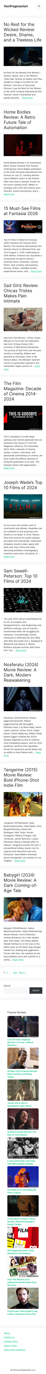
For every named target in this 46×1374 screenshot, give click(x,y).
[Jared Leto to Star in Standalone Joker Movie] (23, 1090)
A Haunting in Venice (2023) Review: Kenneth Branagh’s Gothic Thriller (21, 1222)
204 (15, 972)
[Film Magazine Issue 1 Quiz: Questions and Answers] (23, 1237)
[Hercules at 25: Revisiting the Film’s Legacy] (23, 1176)
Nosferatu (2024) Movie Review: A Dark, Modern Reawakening (21, 672)
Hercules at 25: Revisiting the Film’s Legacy (21, 1191)
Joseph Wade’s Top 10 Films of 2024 (23, 485)
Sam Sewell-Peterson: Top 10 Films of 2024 (21, 576)
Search (7, 985)
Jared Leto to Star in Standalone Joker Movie (19, 1104)
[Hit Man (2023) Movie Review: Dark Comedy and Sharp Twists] (23, 1058)
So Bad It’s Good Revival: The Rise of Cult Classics (21, 1133)
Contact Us (9, 1337)
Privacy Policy (10, 1345)
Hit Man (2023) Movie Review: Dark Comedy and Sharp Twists (22, 1074)
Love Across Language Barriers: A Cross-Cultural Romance (20, 1042)
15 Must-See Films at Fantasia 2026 (22, 211)
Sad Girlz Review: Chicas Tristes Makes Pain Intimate (21, 293)
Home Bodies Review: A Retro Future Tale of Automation (19, 119)
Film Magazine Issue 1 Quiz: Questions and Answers (21, 1252)
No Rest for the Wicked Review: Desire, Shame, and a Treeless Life (22, 32)
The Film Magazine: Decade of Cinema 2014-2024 (22, 391)
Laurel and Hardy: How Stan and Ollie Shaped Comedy (21, 1162)
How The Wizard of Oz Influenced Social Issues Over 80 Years (22, 1282)
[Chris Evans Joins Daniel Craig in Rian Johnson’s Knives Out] (23, 1298)
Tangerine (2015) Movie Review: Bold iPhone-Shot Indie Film (21, 777)
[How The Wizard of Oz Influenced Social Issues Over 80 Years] (23, 1266)
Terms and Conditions (14, 1350)
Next (22, 972)
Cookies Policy (11, 1341)
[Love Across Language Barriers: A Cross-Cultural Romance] (23, 1026)
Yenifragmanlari (16, 6)
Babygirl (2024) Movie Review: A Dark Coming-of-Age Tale (21, 882)
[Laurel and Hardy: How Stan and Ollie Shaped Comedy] (23, 1148)
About (7, 1333)
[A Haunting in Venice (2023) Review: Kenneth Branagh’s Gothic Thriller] (23, 1205)
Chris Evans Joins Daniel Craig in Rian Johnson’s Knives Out (22, 1312)
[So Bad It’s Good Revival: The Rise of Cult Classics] (23, 1119)
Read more (27, 98)
